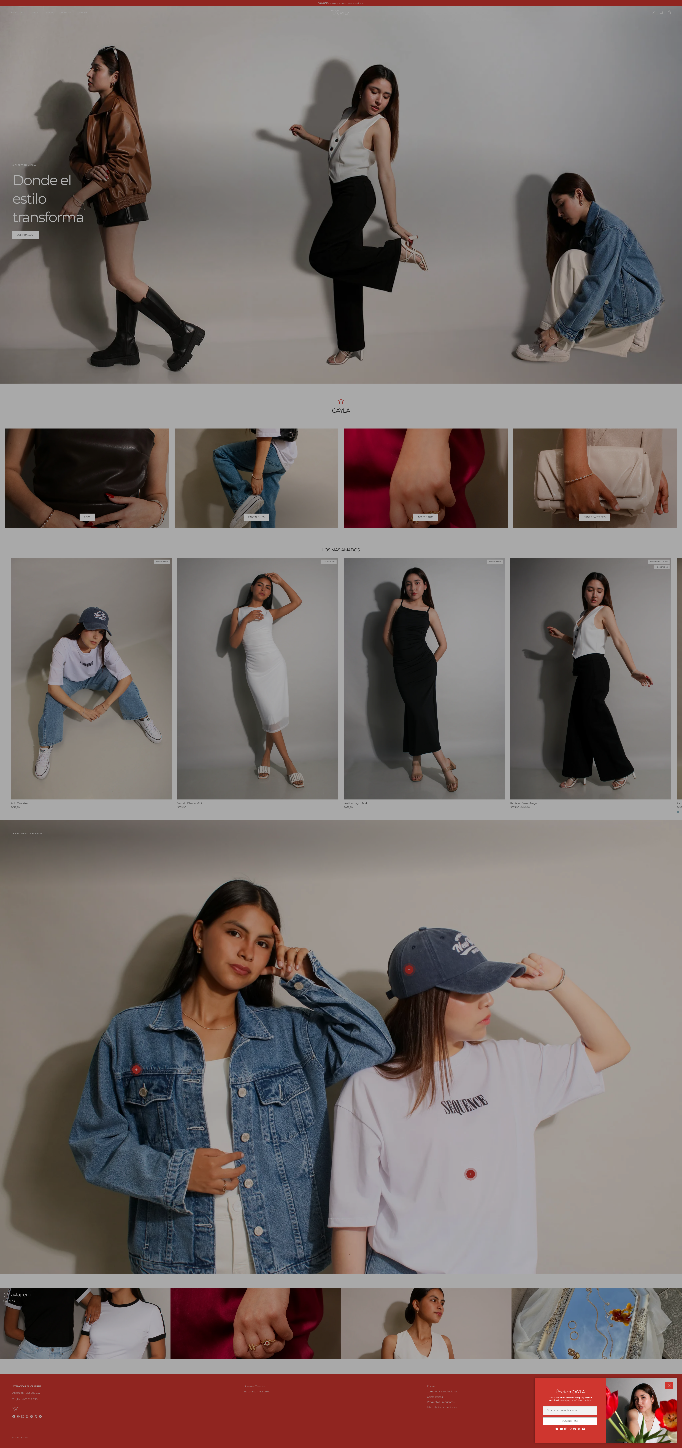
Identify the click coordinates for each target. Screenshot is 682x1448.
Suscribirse (570, 1421)
